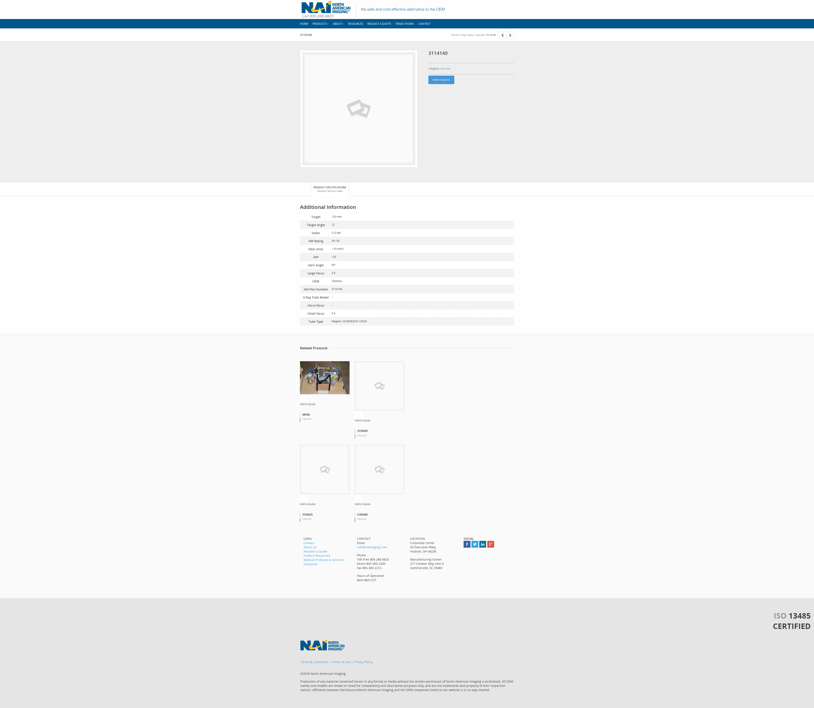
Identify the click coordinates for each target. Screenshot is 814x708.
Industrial (310, 564)
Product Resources (317, 556)
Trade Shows (404, 24)
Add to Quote (441, 80)
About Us (310, 547)
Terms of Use (341, 662)
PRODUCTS (319, 24)
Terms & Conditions (314, 662)
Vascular (480, 34)
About (337, 24)
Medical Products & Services (324, 560)
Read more (304, 398)
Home (454, 34)
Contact (424, 24)
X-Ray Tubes (466, 34)
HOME (304, 24)
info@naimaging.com (372, 547)
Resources (355, 24)
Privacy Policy (363, 662)
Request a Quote (379, 24)
